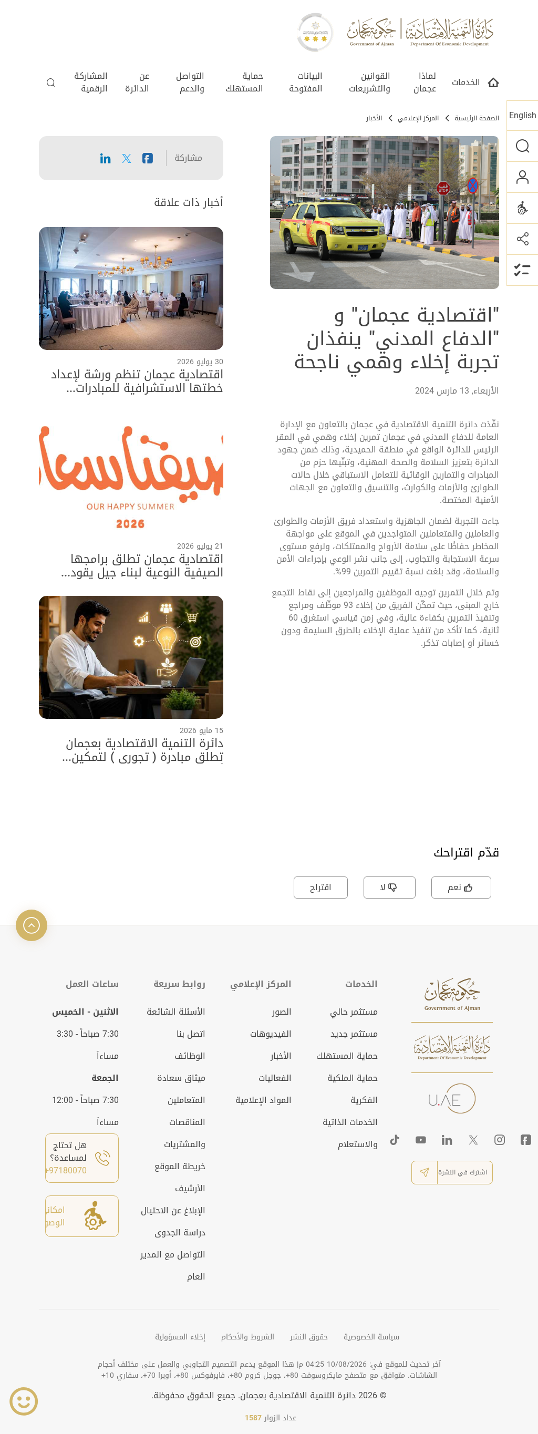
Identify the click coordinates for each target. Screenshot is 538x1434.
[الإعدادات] (522, 207)
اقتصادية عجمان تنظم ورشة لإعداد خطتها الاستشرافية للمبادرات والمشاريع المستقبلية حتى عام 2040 (137, 382)
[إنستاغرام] (499, 1139)
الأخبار (374, 118)
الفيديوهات (271, 1034)
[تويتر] (473, 1139)
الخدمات (466, 83)
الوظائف (189, 1056)
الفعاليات (275, 1078)
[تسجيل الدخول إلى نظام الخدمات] (522, 176)
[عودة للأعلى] (31, 925)
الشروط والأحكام (247, 1337)
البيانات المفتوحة (306, 83)
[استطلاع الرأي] (522, 270)
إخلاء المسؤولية (180, 1337)
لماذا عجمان (424, 83)
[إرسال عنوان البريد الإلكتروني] (424, 1172)
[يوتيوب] (421, 1139)
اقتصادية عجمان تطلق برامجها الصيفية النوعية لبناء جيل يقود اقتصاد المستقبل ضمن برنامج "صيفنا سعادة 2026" (132, 566)
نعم (454, 887)
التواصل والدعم (190, 83)
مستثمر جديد (354, 1034)
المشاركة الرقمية (91, 83)
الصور (282, 1012)
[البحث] (522, 145)
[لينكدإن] (447, 1139)
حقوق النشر (309, 1337)
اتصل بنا (191, 1034)
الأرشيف (190, 1188)
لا (383, 887)
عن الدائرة (137, 83)
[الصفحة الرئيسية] (493, 85)
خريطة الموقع (179, 1166)
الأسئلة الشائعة (176, 1012)
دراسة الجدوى (179, 1232)
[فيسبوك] (526, 1139)
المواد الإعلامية (263, 1100)
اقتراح (321, 887)
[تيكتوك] (394, 1139)
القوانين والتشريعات (369, 83)
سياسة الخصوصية (371, 1337)
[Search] (51, 85)
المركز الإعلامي (418, 118)
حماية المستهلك (244, 83)
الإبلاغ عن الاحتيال (173, 1210)
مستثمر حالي (354, 1012)
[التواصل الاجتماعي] (522, 238)
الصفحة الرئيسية (476, 118)
